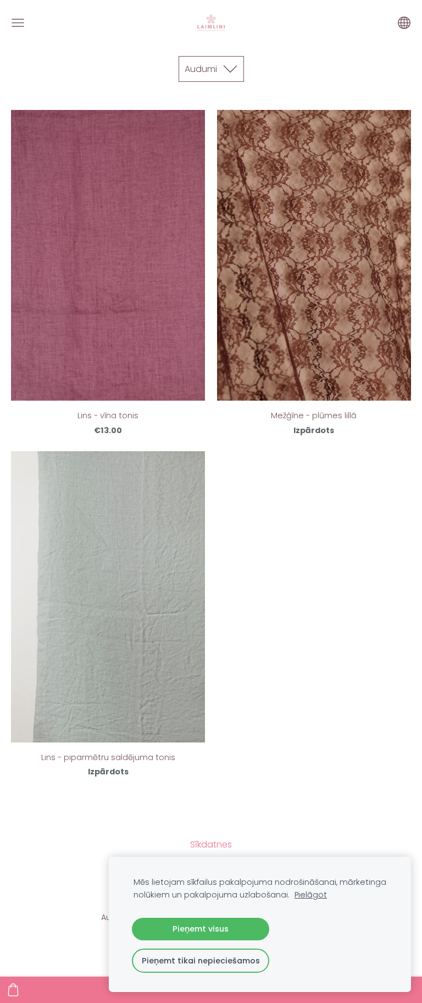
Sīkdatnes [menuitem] (211, 844)
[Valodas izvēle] (404, 23)
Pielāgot (311, 894)
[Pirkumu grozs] (13, 990)
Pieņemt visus (201, 928)
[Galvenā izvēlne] (18, 23)
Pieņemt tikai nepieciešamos (201, 960)
